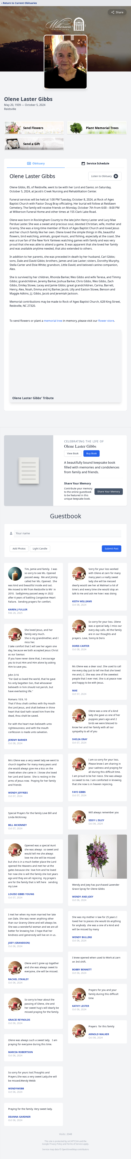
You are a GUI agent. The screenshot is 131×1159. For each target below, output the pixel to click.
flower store (106, 321)
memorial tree (53, 321)
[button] (97, 857)
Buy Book (91, 453)
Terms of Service (75, 1143)
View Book (72, 453)
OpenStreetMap (69, 1149)
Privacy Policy (55, 1143)
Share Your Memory (108, 491)
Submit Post (111, 548)
